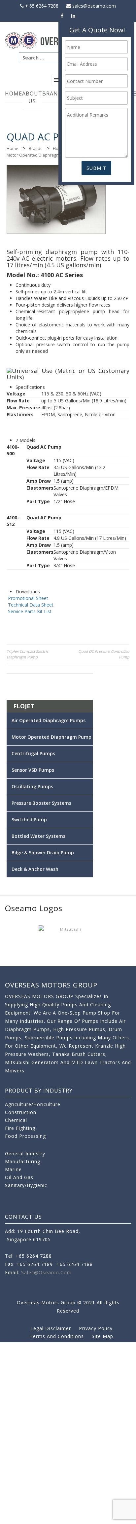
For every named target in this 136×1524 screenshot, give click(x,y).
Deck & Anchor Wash (35, 869)
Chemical (16, 1120)
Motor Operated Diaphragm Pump (39, 155)
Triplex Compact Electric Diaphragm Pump (27, 654)
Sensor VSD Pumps (33, 770)
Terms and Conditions (57, 1336)
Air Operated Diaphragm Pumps (48, 720)
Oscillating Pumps (32, 786)
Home (13, 93)
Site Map (102, 1336)
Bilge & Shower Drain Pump (43, 852)
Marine (13, 1169)
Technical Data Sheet (30, 605)
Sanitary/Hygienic (26, 1185)
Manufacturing (22, 1161)
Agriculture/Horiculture (32, 1104)
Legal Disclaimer (50, 1328)
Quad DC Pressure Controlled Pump (103, 654)
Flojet (58, 148)
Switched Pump (29, 819)
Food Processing (25, 1136)
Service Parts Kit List (29, 611)
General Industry (25, 1153)
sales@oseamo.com (93, 6)
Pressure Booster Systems (41, 803)
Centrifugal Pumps (33, 753)
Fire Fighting (20, 1128)
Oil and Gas (19, 1177)
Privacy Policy (96, 1328)
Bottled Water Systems (38, 836)
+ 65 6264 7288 (41, 6)
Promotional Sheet (28, 598)
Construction (20, 1112)
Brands (54, 93)
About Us (32, 97)
